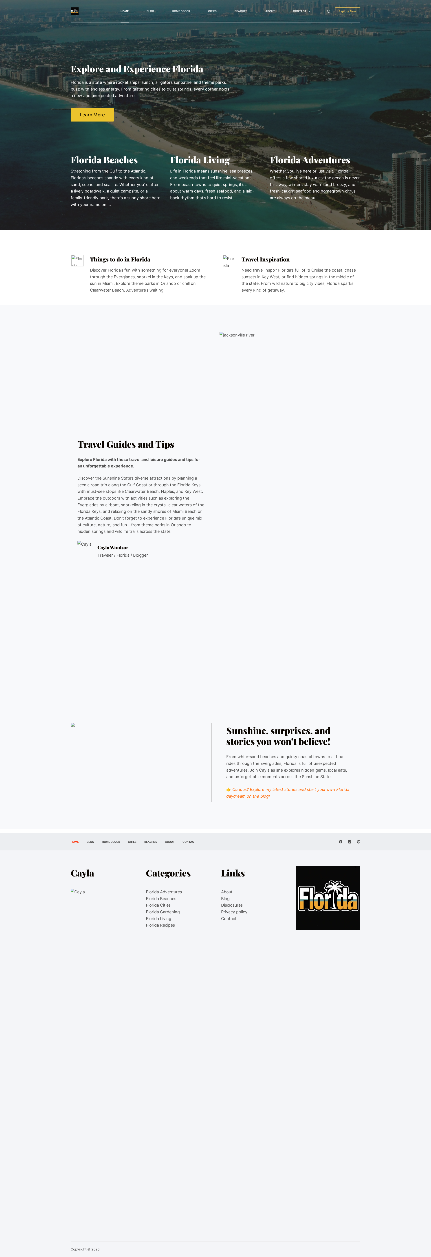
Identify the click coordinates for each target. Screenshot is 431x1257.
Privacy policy (234, 912)
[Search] (328, 11)
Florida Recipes (160, 925)
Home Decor (181, 11)
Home (125, 11)
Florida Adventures (164, 892)
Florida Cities (158, 905)
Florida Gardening (163, 912)
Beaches (241, 11)
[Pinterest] (358, 841)
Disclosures (232, 905)
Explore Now (347, 11)
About (270, 11)
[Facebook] (340, 841)
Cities (212, 11)
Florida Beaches (161, 898)
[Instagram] (349, 841)
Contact (299, 11)
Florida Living (158, 918)
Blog (150, 11)
